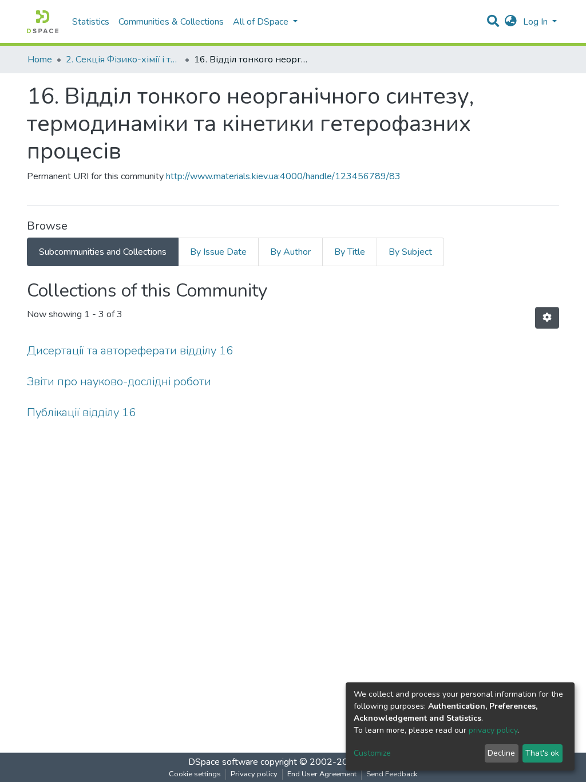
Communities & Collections (171, 21)
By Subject (410, 252)
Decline (501, 753)
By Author (290, 252)
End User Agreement (322, 774)
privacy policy (493, 730)
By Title (349, 252)
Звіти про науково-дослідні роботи (119, 381)
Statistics (90, 21)
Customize (372, 753)
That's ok (542, 753)
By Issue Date (218, 252)
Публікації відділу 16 (81, 412)
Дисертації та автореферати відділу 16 (130, 350)
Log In (536, 21)
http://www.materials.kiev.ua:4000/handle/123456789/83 (283, 176)
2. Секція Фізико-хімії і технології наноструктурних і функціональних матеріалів (123, 59)
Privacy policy (254, 774)
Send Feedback (391, 774)
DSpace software (223, 762)
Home (39, 59)
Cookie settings (195, 774)
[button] (511, 22)
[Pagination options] (547, 318)
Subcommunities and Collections (103, 252)
